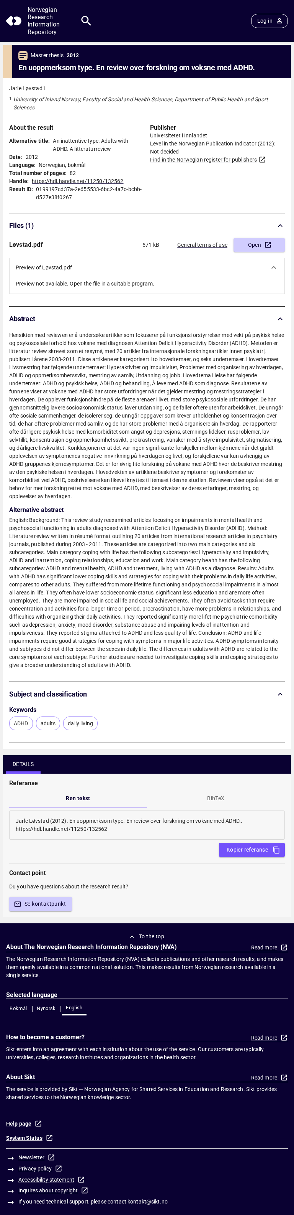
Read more (264, 947)
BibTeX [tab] (215, 798)
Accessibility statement (46, 1180)
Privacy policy (35, 1168)
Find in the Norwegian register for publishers (203, 160)
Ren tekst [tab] (78, 798)
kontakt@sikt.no (147, 1201)
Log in (265, 21)
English (74, 1007)
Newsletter (31, 1157)
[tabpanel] (147, 825)
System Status (24, 1138)
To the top (151, 936)
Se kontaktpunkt (45, 904)
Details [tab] (23, 764)
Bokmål (18, 1008)
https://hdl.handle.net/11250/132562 (78, 181)
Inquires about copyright (48, 1190)
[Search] (86, 21)
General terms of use (202, 245)
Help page (18, 1124)
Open (254, 245)
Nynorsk (46, 1008)
